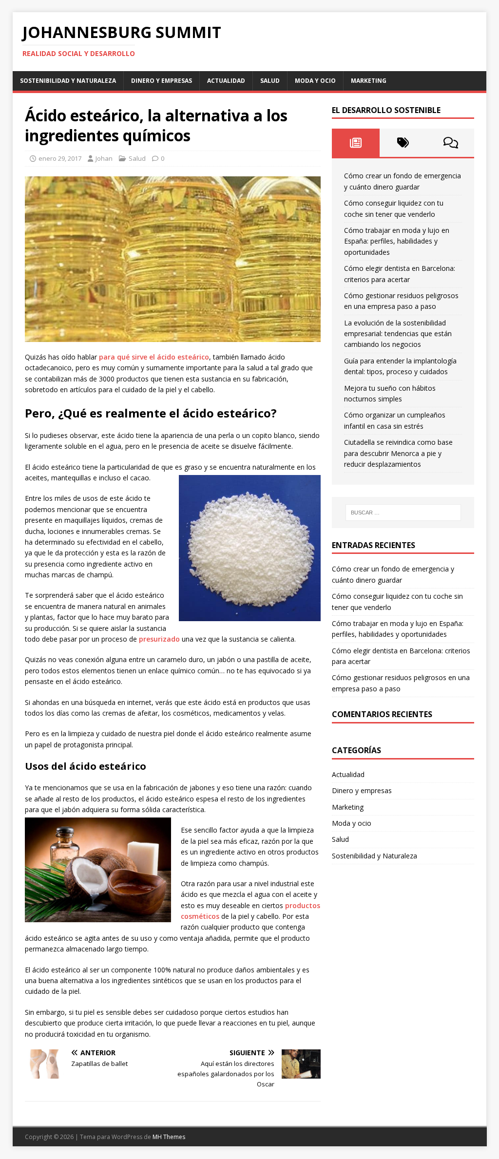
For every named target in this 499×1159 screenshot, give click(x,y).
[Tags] (403, 143)
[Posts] (355, 143)
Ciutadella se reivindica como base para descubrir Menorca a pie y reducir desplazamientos (398, 453)
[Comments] (450, 143)
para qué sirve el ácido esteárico (154, 356)
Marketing (368, 80)
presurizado (159, 639)
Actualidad (226, 80)
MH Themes (169, 1137)
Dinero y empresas (161, 80)
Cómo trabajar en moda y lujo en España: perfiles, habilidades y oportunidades (396, 241)
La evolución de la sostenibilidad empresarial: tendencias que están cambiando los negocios (398, 333)
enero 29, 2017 (59, 158)
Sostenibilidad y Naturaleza (68, 80)
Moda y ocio (315, 80)
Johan (104, 158)
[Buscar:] (403, 512)
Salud (270, 80)
